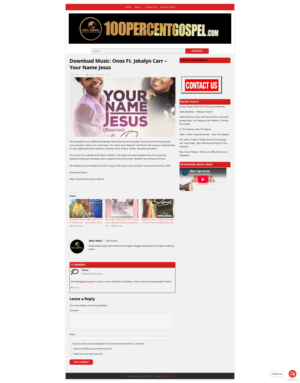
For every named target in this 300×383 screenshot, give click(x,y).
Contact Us (151, 7)
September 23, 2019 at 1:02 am (92, 274)
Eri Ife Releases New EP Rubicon (195, 129)
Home (128, 7)
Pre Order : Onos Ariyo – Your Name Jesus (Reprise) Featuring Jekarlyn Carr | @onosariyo (121, 222)
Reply (76, 287)
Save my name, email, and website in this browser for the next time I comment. (109, 343)
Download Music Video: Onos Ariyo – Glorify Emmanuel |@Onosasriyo (158, 221)
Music (138, 7)
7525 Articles (112, 240)
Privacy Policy (168, 7)
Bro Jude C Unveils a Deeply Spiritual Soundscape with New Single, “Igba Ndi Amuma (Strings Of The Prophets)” (203, 143)
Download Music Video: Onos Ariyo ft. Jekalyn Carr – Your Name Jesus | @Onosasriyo (86, 222)
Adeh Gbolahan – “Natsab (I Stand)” (196, 111)
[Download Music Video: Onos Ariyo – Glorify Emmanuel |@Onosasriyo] (158, 208)
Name (72, 334)
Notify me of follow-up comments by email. (93, 348)
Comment (74, 310)
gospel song (86, 281)
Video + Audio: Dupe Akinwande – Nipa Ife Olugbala (204, 134)
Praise (85, 270)
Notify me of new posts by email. (88, 353)
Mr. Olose (170, 376)
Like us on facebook (194, 60)
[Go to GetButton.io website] (293, 380)
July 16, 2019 (79, 74)
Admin (91, 74)
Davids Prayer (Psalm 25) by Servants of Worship (202, 106)
